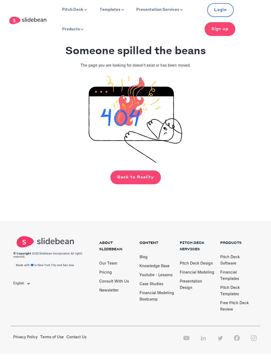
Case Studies (151, 284)
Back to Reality (135, 177)
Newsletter (109, 290)
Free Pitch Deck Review (234, 306)
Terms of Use (52, 337)
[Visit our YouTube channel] (186, 341)
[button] (74, 10)
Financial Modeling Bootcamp (156, 296)
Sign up (219, 29)
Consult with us (114, 281)
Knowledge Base (154, 266)
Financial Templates (229, 276)
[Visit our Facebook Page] (237, 341)
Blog (143, 257)
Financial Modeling (197, 272)
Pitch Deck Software (230, 260)
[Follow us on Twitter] (220, 341)
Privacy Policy (25, 337)
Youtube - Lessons (156, 275)
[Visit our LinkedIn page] (203, 341)
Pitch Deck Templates (230, 291)
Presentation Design (191, 285)
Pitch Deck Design (196, 263)
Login (220, 10)
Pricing (105, 272)
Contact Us (76, 337)
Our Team (108, 263)
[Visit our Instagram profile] (254, 341)
